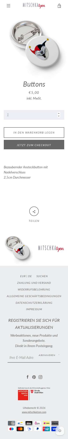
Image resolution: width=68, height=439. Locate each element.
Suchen (42, 276)
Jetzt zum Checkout (34, 145)
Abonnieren (47, 355)
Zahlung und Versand (34, 282)
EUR (23, 276)
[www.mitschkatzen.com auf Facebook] (27, 377)
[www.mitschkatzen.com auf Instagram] (40, 377)
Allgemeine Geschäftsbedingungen (34, 296)
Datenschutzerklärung (34, 302)
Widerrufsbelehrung (34, 289)
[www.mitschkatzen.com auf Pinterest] (34, 377)
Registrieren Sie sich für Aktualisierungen (34, 324)
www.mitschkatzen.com (34, 412)
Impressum (34, 309)
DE (30, 276)
